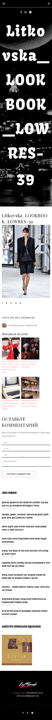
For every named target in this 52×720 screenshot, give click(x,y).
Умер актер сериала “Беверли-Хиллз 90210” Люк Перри (30, 364)
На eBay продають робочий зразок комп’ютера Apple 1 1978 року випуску (10, 405)
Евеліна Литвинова (22, 317)
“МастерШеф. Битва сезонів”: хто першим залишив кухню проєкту (29, 403)
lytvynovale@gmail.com (28, 696)
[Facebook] (21, 12)
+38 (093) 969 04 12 (34, 693)
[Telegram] (30, 12)
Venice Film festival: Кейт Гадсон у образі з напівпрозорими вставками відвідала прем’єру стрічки (11, 366)
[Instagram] (25, 12)
